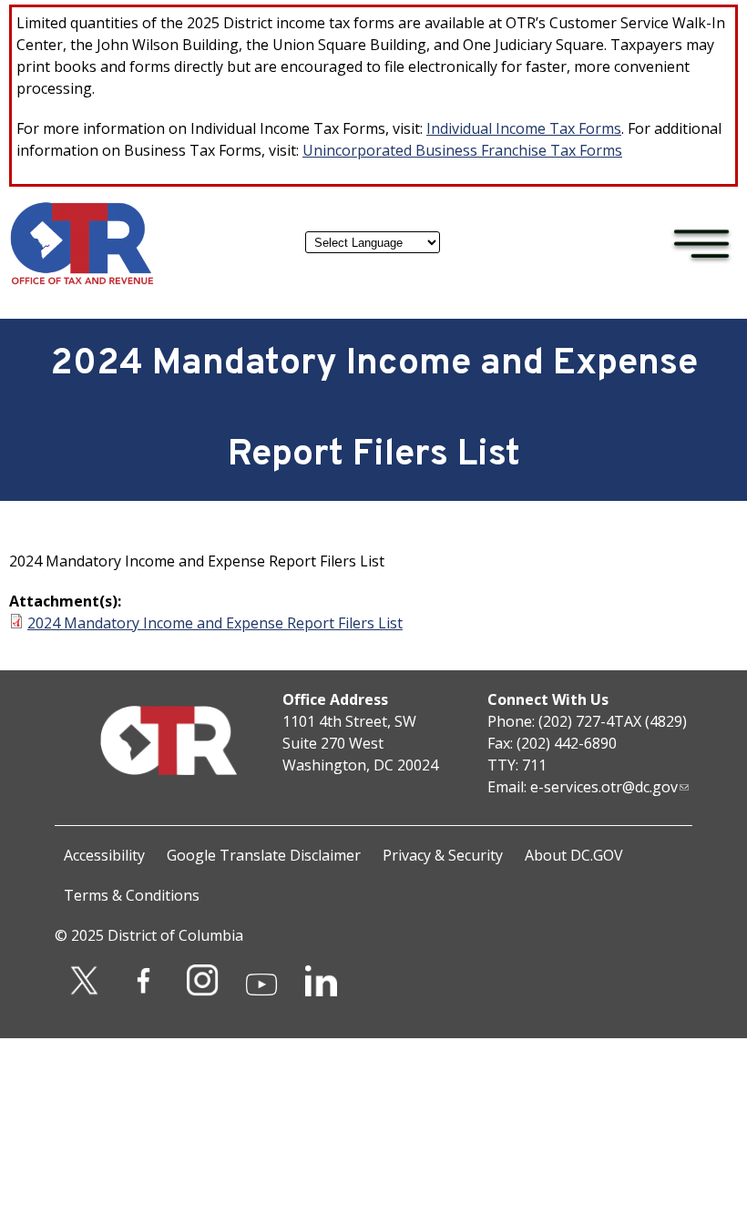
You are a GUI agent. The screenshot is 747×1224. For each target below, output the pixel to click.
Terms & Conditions (132, 895)
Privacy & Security (443, 855)
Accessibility (104, 855)
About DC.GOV (574, 855)
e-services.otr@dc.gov (604, 787)
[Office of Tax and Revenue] (82, 280)
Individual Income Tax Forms (523, 128)
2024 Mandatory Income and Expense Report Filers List (215, 623)
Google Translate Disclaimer (264, 855)
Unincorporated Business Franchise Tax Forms (462, 150)
